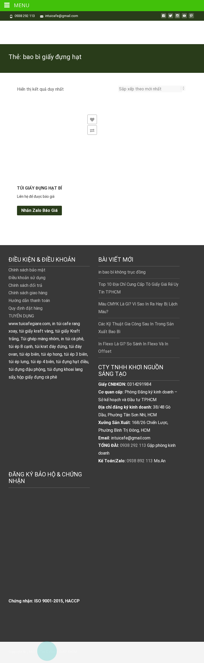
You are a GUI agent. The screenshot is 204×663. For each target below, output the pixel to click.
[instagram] (177, 17)
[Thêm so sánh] (92, 130)
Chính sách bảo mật (26, 269)
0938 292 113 (133, 445)
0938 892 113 (140, 460)
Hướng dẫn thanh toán (29, 300)
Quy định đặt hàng (25, 308)
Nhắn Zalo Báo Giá (39, 210)
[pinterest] (191, 17)
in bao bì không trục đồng (122, 272)
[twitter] (170, 17)
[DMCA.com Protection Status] (48, 548)
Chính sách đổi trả (25, 285)
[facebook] (163, 17)
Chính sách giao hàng (27, 292)
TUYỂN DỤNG (21, 315)
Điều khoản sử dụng (26, 277)
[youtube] (184, 17)
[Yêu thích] (92, 119)
